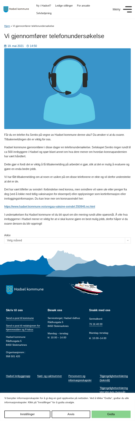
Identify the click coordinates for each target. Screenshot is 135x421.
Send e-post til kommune (20, 318)
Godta (111, 414)
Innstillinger (27, 414)
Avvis (71, 414)
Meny (116, 9)
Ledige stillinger (64, 5)
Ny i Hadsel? (43, 5)
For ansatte (83, 5)
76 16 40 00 (95, 324)
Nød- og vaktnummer (49, 375)
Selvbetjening (44, 13)
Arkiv (7, 235)
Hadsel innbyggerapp (18, 375)
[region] (67, 407)
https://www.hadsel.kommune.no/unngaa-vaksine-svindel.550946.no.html (49, 206)
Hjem (7, 26)
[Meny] (127, 9)
